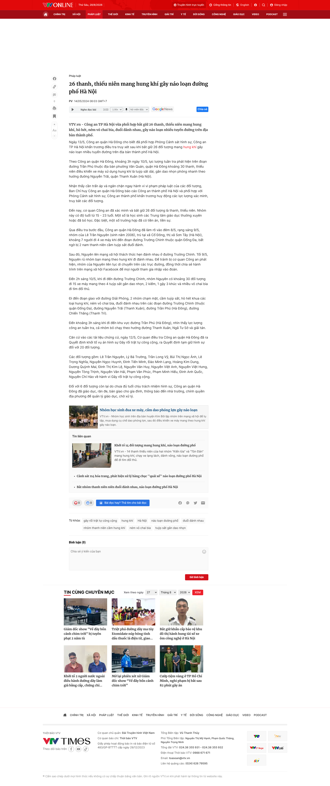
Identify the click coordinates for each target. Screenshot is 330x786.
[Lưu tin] (54, 116)
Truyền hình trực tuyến (190, 4)
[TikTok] (86, 749)
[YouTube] (78, 749)
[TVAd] (277, 736)
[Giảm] (54, 136)
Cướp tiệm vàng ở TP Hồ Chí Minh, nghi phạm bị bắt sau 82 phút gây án (181, 680)
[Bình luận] (54, 95)
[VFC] (256, 736)
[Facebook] (54, 79)
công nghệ (219, 14)
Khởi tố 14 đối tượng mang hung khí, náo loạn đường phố (155, 445)
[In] (54, 108)
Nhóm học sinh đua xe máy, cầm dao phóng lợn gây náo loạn (148, 410)
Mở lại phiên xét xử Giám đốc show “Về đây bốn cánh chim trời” (132, 680)
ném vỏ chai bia (140, 528)
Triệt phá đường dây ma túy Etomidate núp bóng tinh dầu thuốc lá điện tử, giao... (133, 633)
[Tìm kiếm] (265, 5)
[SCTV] (256, 760)
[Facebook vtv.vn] (257, 5)
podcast (272, 14)
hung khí (189, 147)
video (255, 14)
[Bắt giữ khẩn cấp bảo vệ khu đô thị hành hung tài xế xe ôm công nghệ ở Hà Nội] (181, 611)
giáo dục (239, 14)
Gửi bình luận (197, 577)
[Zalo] (187, 503)
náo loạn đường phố (164, 520)
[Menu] (285, 14)
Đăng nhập (280, 4)
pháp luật (94, 14)
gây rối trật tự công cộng (100, 520)
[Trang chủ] (46, 14)
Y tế (183, 14)
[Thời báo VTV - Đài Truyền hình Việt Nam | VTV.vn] (58, 5)
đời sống (199, 14)
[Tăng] (54, 124)
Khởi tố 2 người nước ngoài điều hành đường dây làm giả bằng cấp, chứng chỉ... (84, 680)
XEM (198, 592)
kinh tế (129, 14)
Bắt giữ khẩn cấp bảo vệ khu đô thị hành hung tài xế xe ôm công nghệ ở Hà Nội (181, 633)
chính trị (59, 14)
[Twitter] (195, 503)
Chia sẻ (202, 109)
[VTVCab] (277, 748)
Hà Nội (142, 520)
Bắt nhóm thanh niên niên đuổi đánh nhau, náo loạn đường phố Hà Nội (127, 487)
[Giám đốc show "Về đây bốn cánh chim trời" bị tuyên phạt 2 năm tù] (85, 611)
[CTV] (256, 748)
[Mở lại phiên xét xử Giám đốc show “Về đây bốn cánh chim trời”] (133, 658)
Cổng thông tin (222, 4)
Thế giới (113, 14)
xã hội (76, 14)
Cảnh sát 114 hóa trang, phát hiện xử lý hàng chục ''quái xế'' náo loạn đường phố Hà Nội (139, 476)
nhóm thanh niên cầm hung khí (104, 528)
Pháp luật (75, 76)
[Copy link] (54, 87)
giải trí (169, 14)
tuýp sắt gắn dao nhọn (170, 528)
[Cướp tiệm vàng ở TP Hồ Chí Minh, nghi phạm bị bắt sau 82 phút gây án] (181, 658)
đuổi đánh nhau (193, 520)
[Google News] (162, 109)
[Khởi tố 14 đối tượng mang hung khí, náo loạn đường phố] (91, 455)
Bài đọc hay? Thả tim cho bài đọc (125, 502)
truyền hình (149, 14)
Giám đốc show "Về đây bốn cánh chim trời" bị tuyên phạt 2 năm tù (85, 633)
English (244, 4)
